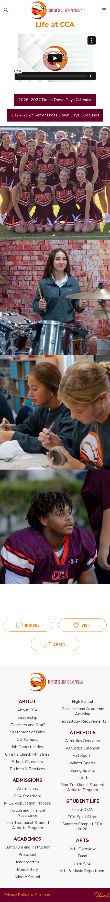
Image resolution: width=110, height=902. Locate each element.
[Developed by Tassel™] (101, 895)
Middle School (27, 876)
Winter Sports (83, 763)
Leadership (27, 717)
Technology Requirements (82, 721)
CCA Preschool (27, 796)
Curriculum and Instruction (27, 847)
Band (82, 855)
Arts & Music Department (82, 870)
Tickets (83, 777)
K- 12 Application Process (27, 803)
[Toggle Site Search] (6, 10)
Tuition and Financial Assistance (27, 813)
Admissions (27, 788)
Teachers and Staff (27, 724)
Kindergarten (27, 862)
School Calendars (27, 761)
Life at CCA (82, 809)
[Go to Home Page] (55, 681)
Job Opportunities (27, 746)
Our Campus (27, 739)
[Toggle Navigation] (104, 10)
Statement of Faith (27, 732)
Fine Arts (82, 863)
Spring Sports (82, 770)
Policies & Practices (27, 768)
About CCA (27, 710)
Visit (86, 625)
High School (82, 701)
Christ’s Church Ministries (27, 754)
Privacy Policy (16, 895)
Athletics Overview (82, 740)
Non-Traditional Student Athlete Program (27, 825)
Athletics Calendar (83, 748)
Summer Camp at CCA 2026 (82, 826)
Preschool (27, 854)
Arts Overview (82, 848)
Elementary (27, 869)
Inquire (32, 625)
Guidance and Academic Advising (83, 711)
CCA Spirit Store (82, 816)
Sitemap (42, 895)
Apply (59, 644)
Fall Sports (82, 755)
